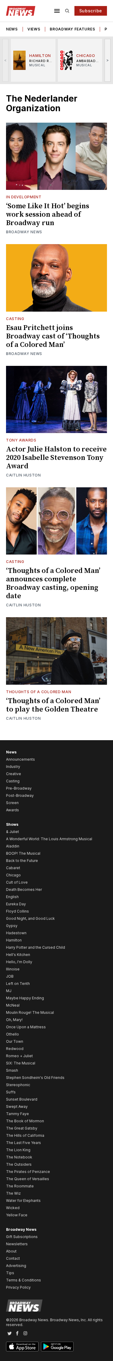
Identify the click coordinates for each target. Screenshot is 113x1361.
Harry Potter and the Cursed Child (35, 947)
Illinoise (13, 969)
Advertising (16, 1265)
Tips (10, 1273)
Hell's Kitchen (18, 954)
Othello (12, 1034)
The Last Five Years (23, 1142)
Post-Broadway (20, 795)
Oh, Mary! (14, 1019)
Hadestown (16, 933)
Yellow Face (16, 1215)
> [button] (107, 60)
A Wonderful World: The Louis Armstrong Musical (49, 839)
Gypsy (11, 925)
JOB (10, 976)
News (12, 29)
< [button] (5, 60)
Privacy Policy (18, 1287)
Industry (13, 766)
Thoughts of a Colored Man (38, 692)
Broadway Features (72, 29)
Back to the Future (22, 860)
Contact (13, 1258)
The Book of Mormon (25, 1121)
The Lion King (18, 1150)
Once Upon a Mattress (26, 1027)
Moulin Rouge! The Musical (30, 1012)
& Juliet (12, 831)
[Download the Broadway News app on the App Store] (22, 1346)
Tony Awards (21, 440)
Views (33, 29)
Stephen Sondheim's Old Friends (35, 1077)
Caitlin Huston (23, 475)
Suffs (11, 1092)
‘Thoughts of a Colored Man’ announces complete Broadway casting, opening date (53, 583)
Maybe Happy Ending (25, 998)
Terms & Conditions (23, 1280)
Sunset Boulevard (21, 1099)
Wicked (13, 1207)
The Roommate (20, 1186)
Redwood (15, 1048)
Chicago (13, 875)
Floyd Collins (17, 911)
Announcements (20, 759)
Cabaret (13, 868)
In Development (24, 197)
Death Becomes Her (24, 889)
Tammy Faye (17, 1113)
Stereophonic (18, 1085)
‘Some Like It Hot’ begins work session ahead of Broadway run (47, 215)
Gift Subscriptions (22, 1236)
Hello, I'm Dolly (19, 962)
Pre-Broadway (19, 788)
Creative (13, 774)
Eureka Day (16, 904)
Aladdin (12, 846)
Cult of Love (17, 882)
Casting (15, 318)
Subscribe (90, 10)
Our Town (14, 1041)
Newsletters (17, 1244)
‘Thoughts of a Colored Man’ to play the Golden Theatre (53, 705)
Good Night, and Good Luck (30, 918)
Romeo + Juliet (19, 1056)
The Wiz (13, 1193)
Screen (12, 802)
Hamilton (14, 940)
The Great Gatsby (21, 1128)
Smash (12, 1070)
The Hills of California (25, 1135)
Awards (12, 810)
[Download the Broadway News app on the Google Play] (57, 1346)
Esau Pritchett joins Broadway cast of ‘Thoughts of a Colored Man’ (53, 336)
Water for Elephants (23, 1200)
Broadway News (24, 232)
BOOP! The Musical (23, 853)
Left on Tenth (18, 983)
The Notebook (19, 1157)
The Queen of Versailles (27, 1179)
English (12, 896)
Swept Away (17, 1106)
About (11, 1251)
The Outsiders (19, 1164)
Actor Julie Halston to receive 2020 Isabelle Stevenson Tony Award (56, 458)
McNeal (13, 1005)
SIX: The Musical (20, 1063)
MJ (8, 991)
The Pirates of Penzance (28, 1171)
